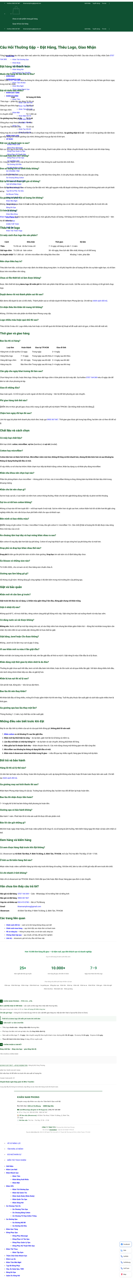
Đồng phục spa (54, 985)
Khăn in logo (24, 985)
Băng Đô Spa (11, 1272)
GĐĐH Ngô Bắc (48, 1106)
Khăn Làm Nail (11, 1170)
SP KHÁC (9, 139)
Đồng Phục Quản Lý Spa (21, 1242)
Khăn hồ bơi (91, 985)
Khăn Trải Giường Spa (20, 60)
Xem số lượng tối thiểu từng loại (34, 1009)
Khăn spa (7, 985)
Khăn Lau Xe (11, 1259)
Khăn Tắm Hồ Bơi (18, 83)
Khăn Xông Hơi (17, 69)
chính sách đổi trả (100, 301)
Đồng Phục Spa (12, 1233)
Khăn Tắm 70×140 (25, 109)
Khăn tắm (63, 985)
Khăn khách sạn (34, 985)
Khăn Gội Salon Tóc (19, 1193)
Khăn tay (69, 985)
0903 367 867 (16, 3)
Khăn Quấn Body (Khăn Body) (23, 1196)
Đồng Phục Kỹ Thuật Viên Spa (23, 1246)
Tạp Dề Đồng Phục (13, 1266)
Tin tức (104, 3)
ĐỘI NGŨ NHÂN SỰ (14, 1154)
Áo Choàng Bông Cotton (21, 1213)
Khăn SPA (10, 1186)
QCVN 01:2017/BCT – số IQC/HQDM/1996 (14, 1065)
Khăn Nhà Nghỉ (18, 86)
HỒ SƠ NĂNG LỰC (14, 1143)
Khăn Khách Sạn (12, 1173)
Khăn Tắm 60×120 (25, 106)
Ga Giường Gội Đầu (19, 1226)
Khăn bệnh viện (58, 989)
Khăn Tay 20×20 (25, 129)
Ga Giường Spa (11, 1219)
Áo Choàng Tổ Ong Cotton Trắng (24, 1216)
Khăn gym (99, 985)
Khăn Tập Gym (17, 1252)
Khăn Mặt (16, 113)
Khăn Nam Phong (7, 217)
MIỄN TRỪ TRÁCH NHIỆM (16, 1160)
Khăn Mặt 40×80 (25, 123)
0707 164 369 (14, 80)
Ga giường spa (44, 985)
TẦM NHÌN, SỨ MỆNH (15, 1149)
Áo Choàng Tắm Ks (13, 1206)
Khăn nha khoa (48, 989)
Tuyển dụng (96, 3)
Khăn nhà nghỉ (107, 985)
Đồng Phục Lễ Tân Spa (20, 1239)
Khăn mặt (76, 985)
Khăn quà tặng (68, 989)
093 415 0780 (23, 902)
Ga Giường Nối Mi (19, 1223)
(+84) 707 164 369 (54, 1110)
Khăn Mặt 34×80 (25, 119)
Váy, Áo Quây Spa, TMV (15, 1269)
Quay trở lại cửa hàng (20, 24)
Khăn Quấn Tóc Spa (19, 1199)
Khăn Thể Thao (12, 1249)
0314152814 (53, 1130)
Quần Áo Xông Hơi (13, 1276)
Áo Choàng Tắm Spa (20, 1209)
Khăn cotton (9, 734)
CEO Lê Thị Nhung (34, 1106)
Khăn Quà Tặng (12, 1229)
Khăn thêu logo (15, 985)
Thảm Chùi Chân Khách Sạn (16, 1256)
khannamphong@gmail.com (32, 3)
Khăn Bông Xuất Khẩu (20, 1179)
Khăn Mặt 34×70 (25, 116)
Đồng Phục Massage (20, 1236)
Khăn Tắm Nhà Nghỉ (13, 1262)
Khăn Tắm (16, 99)
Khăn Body (16, 63)
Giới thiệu (88, 3)
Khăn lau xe (83, 985)
